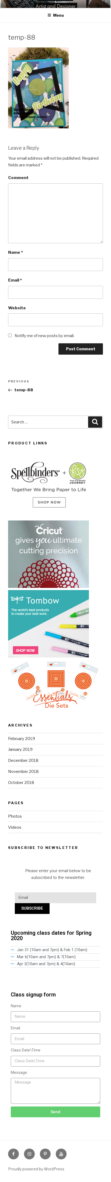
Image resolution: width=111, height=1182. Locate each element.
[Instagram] (29, 1154)
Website (17, 308)
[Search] (95, 422)
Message (19, 1072)
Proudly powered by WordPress (36, 1169)
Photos (15, 816)
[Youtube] (61, 1154)
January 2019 (20, 749)
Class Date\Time (25, 1050)
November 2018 (23, 771)
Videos (14, 827)
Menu (58, 15)
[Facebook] (13, 1154)
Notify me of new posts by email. (44, 335)
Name (15, 252)
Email (15, 280)
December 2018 (23, 760)
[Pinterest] (45, 1154)
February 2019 (21, 738)
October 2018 (21, 782)
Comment (18, 177)
